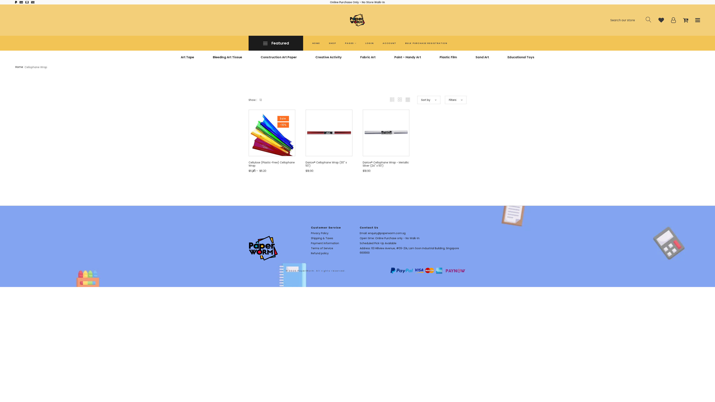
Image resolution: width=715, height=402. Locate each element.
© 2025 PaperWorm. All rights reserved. (316, 270)
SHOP (332, 43)
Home (19, 67)
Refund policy (320, 253)
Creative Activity (328, 57)
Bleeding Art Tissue (227, 57)
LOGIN (369, 43)
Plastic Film (448, 57)
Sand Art (482, 57)
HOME (316, 43)
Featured (280, 43)
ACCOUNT (389, 43)
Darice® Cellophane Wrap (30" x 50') (326, 164)
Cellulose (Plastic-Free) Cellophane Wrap (272, 164)
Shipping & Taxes (322, 238)
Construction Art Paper (279, 57)
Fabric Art (368, 57)
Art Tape (187, 57)
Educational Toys (521, 57)
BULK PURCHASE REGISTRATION (426, 43)
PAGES (350, 43)
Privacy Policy (319, 233)
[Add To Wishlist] (284, 145)
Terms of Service (322, 248)
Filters (453, 100)
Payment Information (325, 243)
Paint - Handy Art (407, 57)
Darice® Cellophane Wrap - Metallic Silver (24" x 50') (386, 164)
